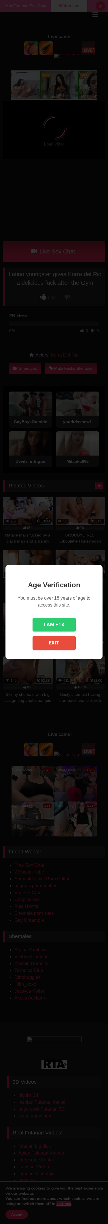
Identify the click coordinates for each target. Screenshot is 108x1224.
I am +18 (54, 624)
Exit (54, 643)
